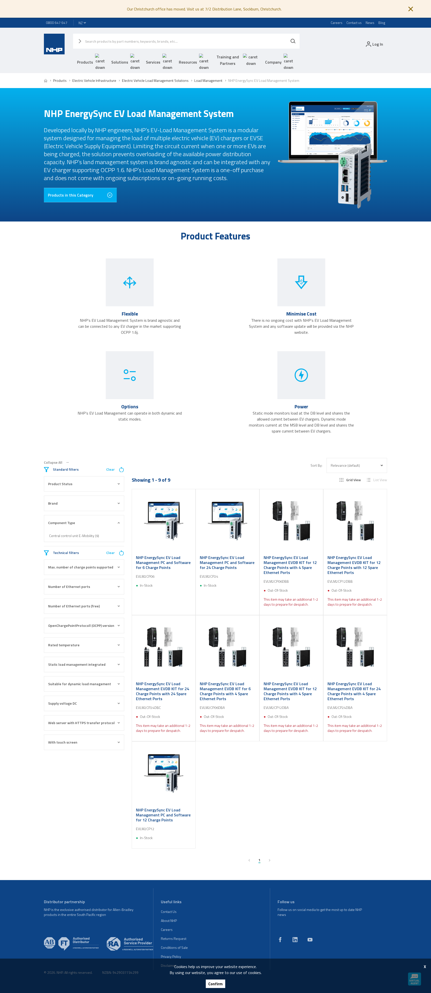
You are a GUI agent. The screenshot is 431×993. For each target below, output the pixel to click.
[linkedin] (295, 939)
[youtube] (310, 939)
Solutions (119, 62)
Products (85, 62)
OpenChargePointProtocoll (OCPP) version (81, 625)
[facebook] (280, 939)
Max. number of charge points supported (80, 567)
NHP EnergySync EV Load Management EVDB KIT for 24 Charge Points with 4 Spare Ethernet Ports (354, 691)
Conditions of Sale (174, 947)
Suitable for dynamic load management (79, 683)
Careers (336, 22)
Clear (110, 469)
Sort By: (317, 465)
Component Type (61, 522)
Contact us (354, 22)
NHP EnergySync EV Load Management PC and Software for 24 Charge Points (227, 562)
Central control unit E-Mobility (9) (74, 535)
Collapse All (53, 462)
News (370, 22)
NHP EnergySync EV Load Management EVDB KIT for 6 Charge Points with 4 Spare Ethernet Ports (225, 691)
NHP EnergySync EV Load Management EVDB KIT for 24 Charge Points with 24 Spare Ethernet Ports (162, 691)
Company (273, 62)
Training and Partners (227, 60)
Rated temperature (64, 645)
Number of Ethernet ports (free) (74, 606)
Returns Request (173, 938)
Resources (188, 62)
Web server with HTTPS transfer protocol (81, 722)
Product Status (60, 483)
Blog (381, 22)
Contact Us (169, 911)
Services (153, 62)
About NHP (169, 920)
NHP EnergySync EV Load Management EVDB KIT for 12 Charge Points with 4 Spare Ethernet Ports (290, 565)
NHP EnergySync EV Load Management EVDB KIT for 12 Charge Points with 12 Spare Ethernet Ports (354, 565)
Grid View (353, 479)
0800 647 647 (56, 22)
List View (380, 479)
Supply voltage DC (62, 703)
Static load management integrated (77, 664)
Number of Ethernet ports (69, 586)
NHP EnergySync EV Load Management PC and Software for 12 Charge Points (163, 814)
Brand (53, 503)
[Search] (293, 41)
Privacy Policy (171, 956)
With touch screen (62, 742)
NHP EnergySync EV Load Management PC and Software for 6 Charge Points (163, 562)
